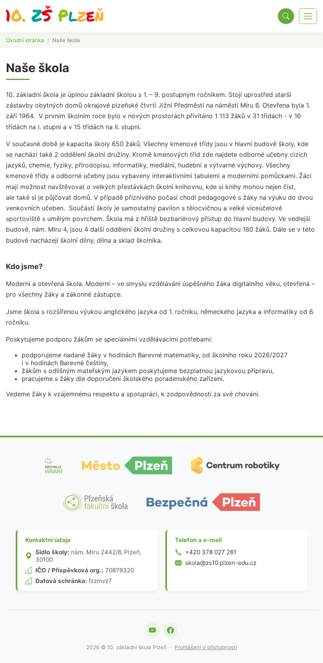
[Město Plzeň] (127, 465)
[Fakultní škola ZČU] (95, 502)
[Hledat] (286, 16)
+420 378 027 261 (210, 552)
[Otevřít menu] (308, 16)
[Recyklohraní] (53, 465)
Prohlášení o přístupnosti (205, 647)
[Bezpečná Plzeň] (203, 502)
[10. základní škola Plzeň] (55, 16)
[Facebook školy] (170, 630)
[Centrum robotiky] (235, 465)
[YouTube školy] (152, 630)
